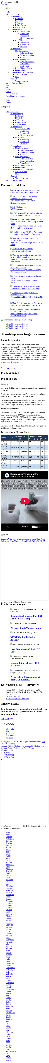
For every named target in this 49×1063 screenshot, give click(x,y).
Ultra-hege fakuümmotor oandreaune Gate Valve (26, 539)
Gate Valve (19, 40)
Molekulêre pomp (22, 51)
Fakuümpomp (18, 746)
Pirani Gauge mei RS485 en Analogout (25, 234)
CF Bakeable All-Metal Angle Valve (24, 192)
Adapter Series (20, 27)
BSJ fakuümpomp (17, 209)
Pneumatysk (24, 36)
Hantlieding (24, 34)
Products (9, 102)
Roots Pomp (24, 66)
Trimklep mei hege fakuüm (20, 251)
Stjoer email (5, 752)
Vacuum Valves (16, 29)
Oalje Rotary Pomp (27, 62)
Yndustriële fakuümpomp (34, 746)
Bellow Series (20, 25)
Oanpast (13, 79)
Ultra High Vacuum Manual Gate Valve (25, 305)
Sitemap (12, 744)
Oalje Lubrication (26, 53)
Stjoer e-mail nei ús (8, 368)
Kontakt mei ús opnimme (15, 96)
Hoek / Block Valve (22, 32)
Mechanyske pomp (22, 59)
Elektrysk (23, 47)
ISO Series (19, 21)
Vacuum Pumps (16, 49)
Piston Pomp (24, 64)
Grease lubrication (27, 55)
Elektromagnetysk (27, 38)
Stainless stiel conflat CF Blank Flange (24, 289)
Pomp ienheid (20, 70)
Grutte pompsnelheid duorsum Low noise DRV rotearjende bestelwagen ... (26, 227)
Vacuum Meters (21, 74)
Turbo (22, 57)
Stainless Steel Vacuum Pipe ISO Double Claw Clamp (26, 617)
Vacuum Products (12, 14)
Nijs (7, 85)
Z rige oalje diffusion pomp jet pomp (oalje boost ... (25, 678)
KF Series (19, 19)
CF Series (19, 23)
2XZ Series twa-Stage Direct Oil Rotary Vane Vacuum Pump (25, 271)
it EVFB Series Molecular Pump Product (25, 215)
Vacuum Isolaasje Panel (14, 83)
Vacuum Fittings (16, 17)
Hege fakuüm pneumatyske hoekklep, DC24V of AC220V (24, 315)
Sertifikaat (14, 94)
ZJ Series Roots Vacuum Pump (25, 628)
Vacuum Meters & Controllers (21, 72)
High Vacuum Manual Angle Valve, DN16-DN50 (28, 541)
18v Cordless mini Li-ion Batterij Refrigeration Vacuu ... (22, 202)
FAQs (8, 87)
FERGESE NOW (8, 719)
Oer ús (8, 92)
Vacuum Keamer (21, 81)
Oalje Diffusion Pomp (23, 68)
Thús (8, 12)
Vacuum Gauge (7, 748)
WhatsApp (10, 755)
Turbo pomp (18, 748)
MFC (17, 77)
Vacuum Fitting (6, 746)
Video (8, 89)
